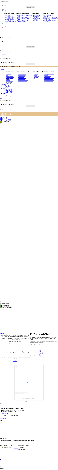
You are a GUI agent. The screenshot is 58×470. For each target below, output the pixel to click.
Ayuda (3, 88)
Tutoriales (4, 84)
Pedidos (3, 35)
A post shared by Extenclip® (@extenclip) (29, 398)
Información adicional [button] (4, 413)
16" (40, 352)
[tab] (29, 413)
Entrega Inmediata (9, 20)
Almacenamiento (54, 17)
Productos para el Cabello (48, 79)
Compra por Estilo (9, 16)
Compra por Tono (9, 18)
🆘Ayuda (4, 27)
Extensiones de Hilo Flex (22, 21)
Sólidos (39, 15)
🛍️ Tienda (4, 10)
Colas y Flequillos (49, 75)
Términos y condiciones (9, 30)
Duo (37, 20)
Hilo (19, 349)
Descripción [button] (2, 333)
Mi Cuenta (4, 34)
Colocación (7, 24)
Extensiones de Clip (21, 75)
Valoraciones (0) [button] (3, 418)
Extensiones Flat (28, 17)
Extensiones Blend (21, 79)
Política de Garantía (8, 29)
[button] (1, 98)
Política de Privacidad (8, 31)
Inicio (3, 112)
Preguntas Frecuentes (8, 28)
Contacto (3, 93)
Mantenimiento (7, 25)
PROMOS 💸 (8, 83)
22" (40, 358)
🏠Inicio (3, 9)
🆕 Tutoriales (4, 23)
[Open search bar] (6, 95)
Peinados (6, 26)
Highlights (36, 17)
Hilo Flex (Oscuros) (5, 115)
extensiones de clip (4, 352)
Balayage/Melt (36, 19)
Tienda (3, 69)
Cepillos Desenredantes (48, 81)
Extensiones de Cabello (6, 113)
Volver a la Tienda (30, 7)
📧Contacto (4, 32)
